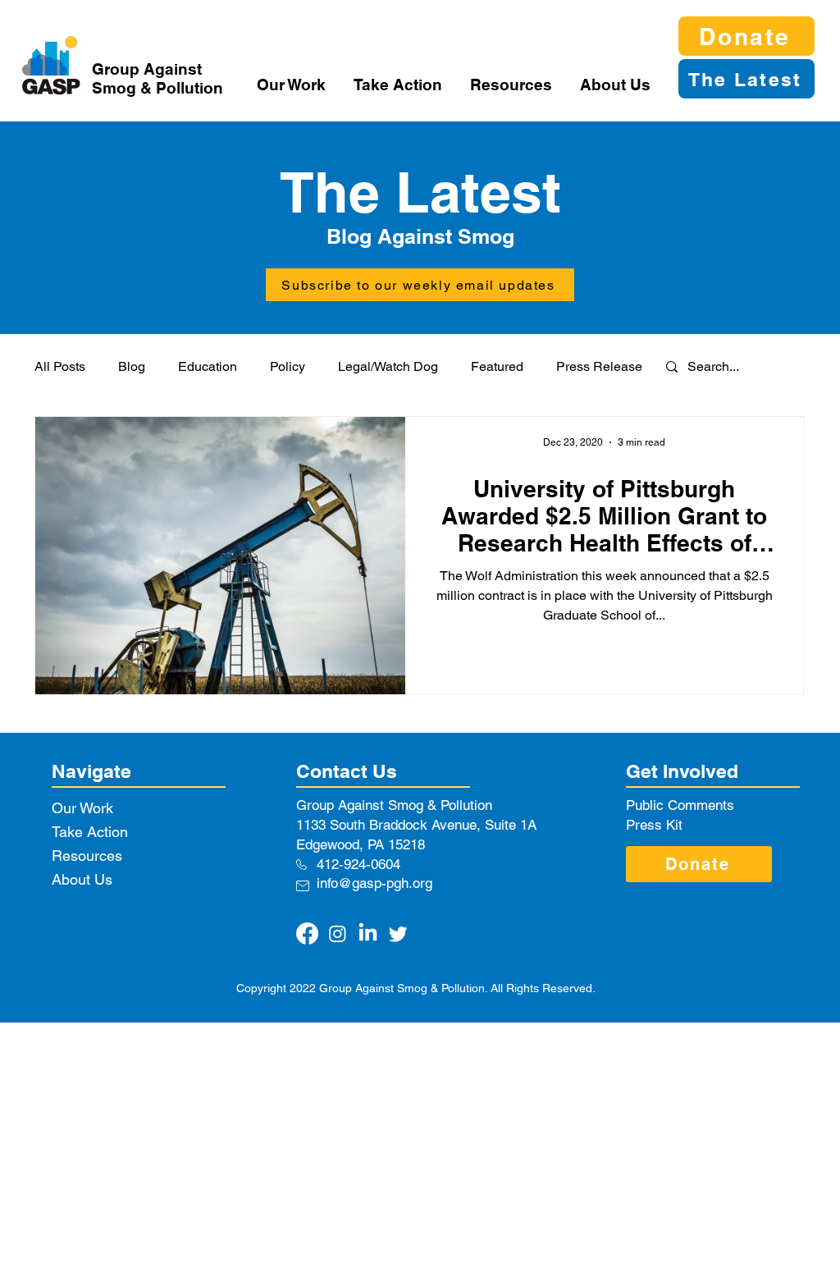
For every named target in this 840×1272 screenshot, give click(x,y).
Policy (287, 366)
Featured (497, 366)
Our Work (82, 808)
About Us (82, 879)
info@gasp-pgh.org (374, 883)
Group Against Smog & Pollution (157, 78)
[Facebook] (307, 933)
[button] (292, 84)
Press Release (599, 366)
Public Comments (680, 805)
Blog (131, 366)
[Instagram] (337, 933)
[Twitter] (398, 933)
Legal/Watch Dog (388, 366)
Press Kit (654, 825)
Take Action (90, 831)
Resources (87, 855)
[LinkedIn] (368, 933)
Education (207, 366)
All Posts (59, 366)
